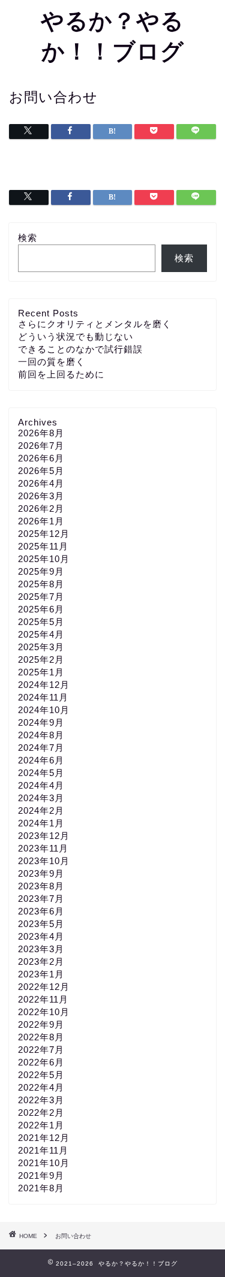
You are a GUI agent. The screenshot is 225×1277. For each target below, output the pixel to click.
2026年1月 (41, 521)
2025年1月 (41, 672)
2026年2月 (41, 508)
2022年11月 (43, 999)
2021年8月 (41, 1188)
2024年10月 (44, 710)
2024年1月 (41, 823)
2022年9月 (41, 1024)
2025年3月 (41, 647)
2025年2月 (41, 659)
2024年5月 (41, 773)
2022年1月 (41, 1125)
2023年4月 (41, 936)
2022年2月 (41, 1112)
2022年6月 (41, 1062)
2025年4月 (41, 634)
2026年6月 (41, 458)
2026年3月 (41, 496)
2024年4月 (41, 785)
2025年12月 (44, 534)
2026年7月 (41, 445)
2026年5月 (41, 471)
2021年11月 (43, 1150)
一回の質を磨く (51, 362)
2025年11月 (43, 546)
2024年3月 (41, 798)
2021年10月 (44, 1163)
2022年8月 (41, 1037)
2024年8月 (41, 735)
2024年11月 (43, 697)
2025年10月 (44, 559)
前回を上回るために (61, 374)
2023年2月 (41, 961)
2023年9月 (41, 873)
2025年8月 (41, 584)
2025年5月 (41, 622)
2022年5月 (41, 1075)
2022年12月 (44, 987)
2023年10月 (44, 861)
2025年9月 (41, 571)
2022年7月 (41, 1049)
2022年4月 (41, 1087)
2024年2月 (41, 810)
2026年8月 (41, 433)
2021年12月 (44, 1138)
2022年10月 (44, 1012)
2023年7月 (41, 898)
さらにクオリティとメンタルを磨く (95, 324)
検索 (27, 238)
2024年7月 (41, 747)
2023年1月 (41, 974)
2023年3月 (41, 949)
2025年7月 (41, 596)
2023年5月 (41, 924)
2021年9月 (41, 1175)
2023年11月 (43, 848)
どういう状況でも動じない (75, 336)
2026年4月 (41, 483)
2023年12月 (44, 836)
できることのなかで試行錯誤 (80, 349)
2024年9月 (41, 722)
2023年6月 (41, 911)
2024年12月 (44, 685)
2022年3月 (41, 1100)
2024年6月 (41, 760)
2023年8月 (41, 886)
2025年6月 (41, 609)
